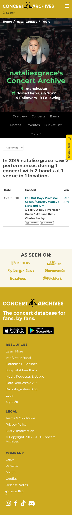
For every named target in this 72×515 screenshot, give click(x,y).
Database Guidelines (21, 364)
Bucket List (53, 125)
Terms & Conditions (21, 418)
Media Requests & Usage (25, 376)
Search (10, 12)
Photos (15, 125)
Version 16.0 (15, 491)
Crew (10, 460)
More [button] (35, 133)
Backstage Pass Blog (22, 389)
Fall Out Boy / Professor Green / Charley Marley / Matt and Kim (42, 201)
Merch (11, 472)
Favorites (33, 125)
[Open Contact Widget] (6, 493)
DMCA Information (20, 431)
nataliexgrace (27, 21)
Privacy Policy (16, 424)
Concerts (38, 116)
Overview (19, 116)
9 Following (50, 98)
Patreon (12, 466)
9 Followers (26, 98)
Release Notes (17, 485)
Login (10, 395)
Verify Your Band (18, 358)
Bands (55, 116)
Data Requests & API (21, 383)
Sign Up (12, 402)
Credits (11, 478)
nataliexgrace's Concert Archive (36, 77)
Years (46, 21)
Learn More (14, 351)
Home (7, 21)
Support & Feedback (21, 370)
